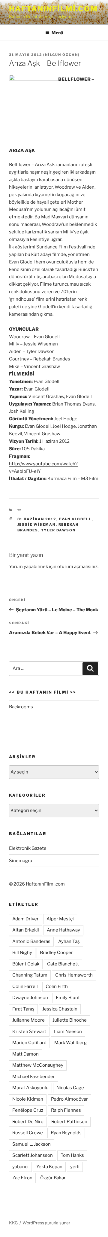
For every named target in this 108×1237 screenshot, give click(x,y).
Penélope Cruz (27, 1110)
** (19, 510)
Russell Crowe (27, 1132)
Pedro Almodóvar (69, 1099)
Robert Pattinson (69, 1121)
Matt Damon (25, 1054)
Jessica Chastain (59, 1009)
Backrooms (21, 707)
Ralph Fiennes (66, 1110)
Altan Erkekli (25, 930)
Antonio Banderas (31, 941)
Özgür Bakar (53, 1178)
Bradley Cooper (56, 952)
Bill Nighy (22, 952)
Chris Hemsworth (74, 975)
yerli (75, 1166)
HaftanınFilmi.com (53, 9)
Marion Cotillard (29, 1042)
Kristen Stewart (29, 1031)
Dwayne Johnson (30, 997)
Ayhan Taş (69, 941)
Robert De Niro (28, 1121)
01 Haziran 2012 (36, 519)
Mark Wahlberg (70, 1042)
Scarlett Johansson (32, 1155)
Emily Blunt (68, 997)
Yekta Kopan (49, 1166)
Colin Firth (57, 986)
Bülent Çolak (25, 964)
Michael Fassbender (33, 1076)
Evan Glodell (75, 519)
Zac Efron (22, 1178)
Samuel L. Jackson (31, 1144)
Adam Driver (25, 919)
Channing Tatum (29, 975)
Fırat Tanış (23, 1009)
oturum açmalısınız (77, 566)
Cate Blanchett (63, 964)
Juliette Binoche (69, 1020)
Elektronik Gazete (27, 848)
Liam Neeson (68, 1031)
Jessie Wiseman (36, 524)
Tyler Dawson (58, 530)
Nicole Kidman (27, 1099)
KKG (13, 1222)
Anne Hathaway (63, 930)
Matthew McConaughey (37, 1065)
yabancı (20, 1166)
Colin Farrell (25, 986)
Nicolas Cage (70, 1087)
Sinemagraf (21, 860)
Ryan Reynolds (66, 1132)
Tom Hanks (72, 1155)
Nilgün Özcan (61, 55)
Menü (57, 32)
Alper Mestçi (60, 919)
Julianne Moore (28, 1020)
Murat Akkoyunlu (30, 1087)
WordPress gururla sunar (46, 1222)
